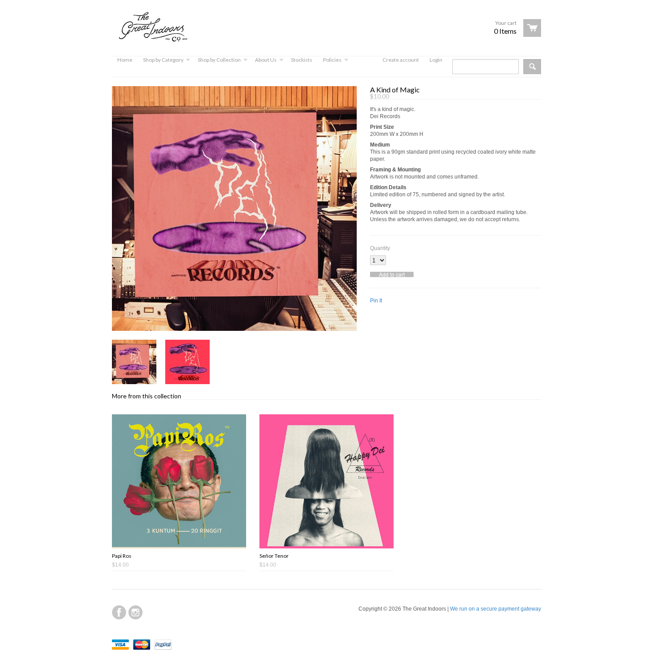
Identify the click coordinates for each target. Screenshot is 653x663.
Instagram (135, 612)
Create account (400, 59)
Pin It (376, 301)
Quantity (380, 248)
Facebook (119, 612)
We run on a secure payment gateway (495, 609)
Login (436, 59)
